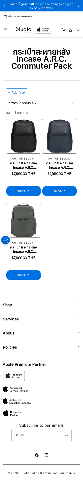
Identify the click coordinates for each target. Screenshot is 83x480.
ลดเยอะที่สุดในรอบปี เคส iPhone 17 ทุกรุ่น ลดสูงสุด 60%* (42, 6)
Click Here (46, 7)
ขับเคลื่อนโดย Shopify (61, 473)
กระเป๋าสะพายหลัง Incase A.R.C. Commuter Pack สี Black (23, 165)
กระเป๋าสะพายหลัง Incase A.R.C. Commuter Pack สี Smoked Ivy (23, 249)
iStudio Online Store (33, 473)
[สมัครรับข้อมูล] (66, 435)
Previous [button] (4, 6)
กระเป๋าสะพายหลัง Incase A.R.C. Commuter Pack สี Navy (59, 165)
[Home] (23, 29)
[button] (5, 29)
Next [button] (79, 6)
